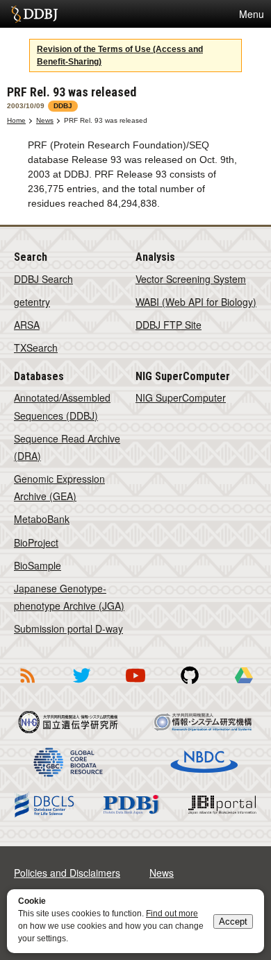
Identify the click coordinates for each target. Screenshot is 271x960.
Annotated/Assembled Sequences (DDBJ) (62, 406)
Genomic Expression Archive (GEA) (59, 487)
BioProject (36, 542)
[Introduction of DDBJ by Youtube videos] (135, 685)
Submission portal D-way (68, 628)
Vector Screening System (191, 279)
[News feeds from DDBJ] (27, 685)
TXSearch (36, 347)
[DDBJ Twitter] (81, 685)
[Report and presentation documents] (244, 685)
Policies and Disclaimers (67, 873)
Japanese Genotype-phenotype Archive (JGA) (69, 596)
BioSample (37, 565)
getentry (32, 302)
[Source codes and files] (190, 685)
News (45, 120)
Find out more (172, 913)
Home (16, 120)
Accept (233, 921)
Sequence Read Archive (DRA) (67, 447)
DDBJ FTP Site (169, 325)
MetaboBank (41, 519)
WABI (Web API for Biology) (196, 302)
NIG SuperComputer (181, 397)
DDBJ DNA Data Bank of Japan (34, 14)
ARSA (27, 325)
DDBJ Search (43, 279)
